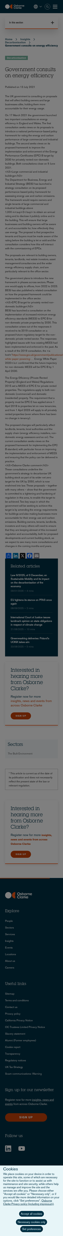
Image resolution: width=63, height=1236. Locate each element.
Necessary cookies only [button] (31, 1222)
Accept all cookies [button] (31, 1213)
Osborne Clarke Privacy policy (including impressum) (28, 1202)
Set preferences (31, 1229)
